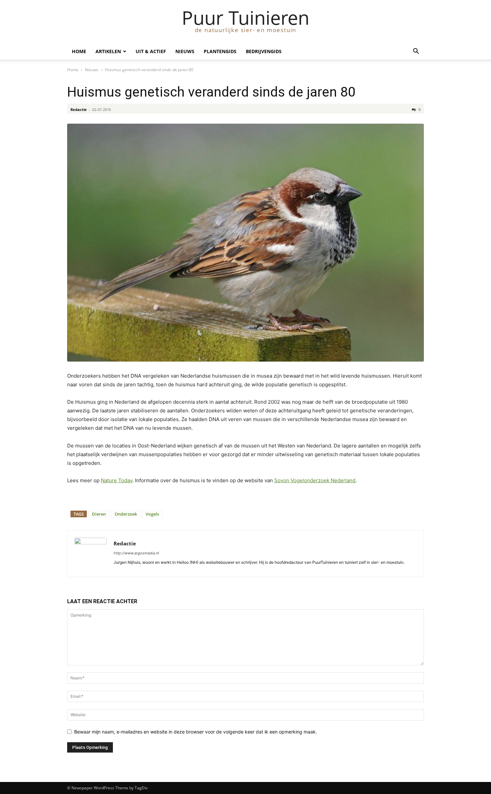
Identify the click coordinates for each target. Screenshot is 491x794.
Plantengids (220, 51)
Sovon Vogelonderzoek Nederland (314, 480)
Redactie (78, 109)
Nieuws (184, 51)
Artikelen (108, 51)
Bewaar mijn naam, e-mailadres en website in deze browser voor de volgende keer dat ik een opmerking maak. (195, 732)
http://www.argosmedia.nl (136, 553)
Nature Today (116, 480)
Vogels (152, 514)
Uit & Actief (151, 51)
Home (79, 51)
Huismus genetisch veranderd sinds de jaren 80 (211, 92)
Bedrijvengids (264, 51)
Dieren (99, 514)
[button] (416, 52)
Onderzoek (126, 514)
